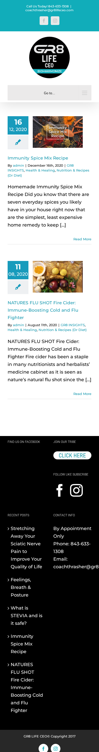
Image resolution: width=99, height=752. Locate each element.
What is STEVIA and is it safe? (26, 615)
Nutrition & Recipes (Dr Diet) (63, 330)
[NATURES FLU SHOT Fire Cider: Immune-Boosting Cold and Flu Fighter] (58, 277)
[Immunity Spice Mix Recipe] (58, 132)
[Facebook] (59, 490)
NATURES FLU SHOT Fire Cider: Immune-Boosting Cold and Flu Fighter (43, 310)
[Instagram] (76, 490)
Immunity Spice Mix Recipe (38, 158)
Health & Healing (40, 170)
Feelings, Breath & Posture (21, 587)
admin (18, 165)
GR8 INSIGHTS (73, 325)
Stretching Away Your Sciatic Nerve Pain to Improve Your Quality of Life (26, 548)
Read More (82, 239)
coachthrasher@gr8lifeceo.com (49, 10)
